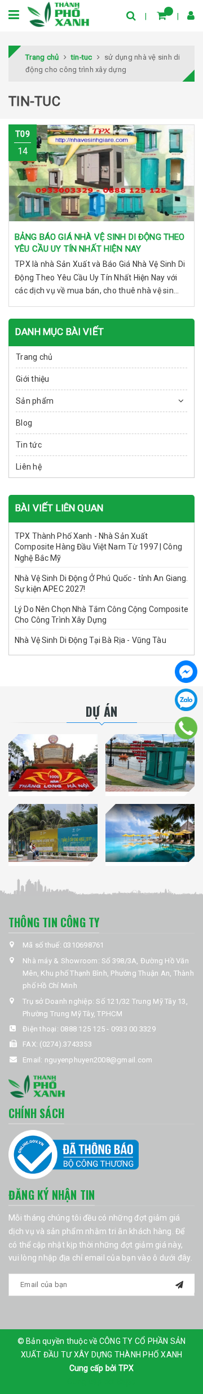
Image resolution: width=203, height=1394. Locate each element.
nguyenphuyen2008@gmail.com (99, 1060)
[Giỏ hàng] (161, 15)
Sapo (126, 1381)
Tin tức (29, 444)
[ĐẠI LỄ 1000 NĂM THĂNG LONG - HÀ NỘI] (53, 763)
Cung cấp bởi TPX (101, 1368)
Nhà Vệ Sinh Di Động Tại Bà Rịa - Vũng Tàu (90, 640)
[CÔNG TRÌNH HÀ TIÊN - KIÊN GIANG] (150, 763)
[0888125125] (186, 728)
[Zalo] (186, 700)
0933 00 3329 (133, 1029)
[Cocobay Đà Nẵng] (150, 833)
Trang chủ (34, 356)
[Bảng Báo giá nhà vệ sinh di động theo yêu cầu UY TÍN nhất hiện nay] (101, 175)
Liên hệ (29, 466)
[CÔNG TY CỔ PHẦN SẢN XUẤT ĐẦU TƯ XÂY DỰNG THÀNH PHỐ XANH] (58, 13)
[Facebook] (186, 671)
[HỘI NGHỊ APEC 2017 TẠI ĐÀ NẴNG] (53, 833)
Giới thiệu (33, 378)
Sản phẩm (35, 400)
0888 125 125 (82, 1029)
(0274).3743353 (65, 1044)
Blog (24, 422)
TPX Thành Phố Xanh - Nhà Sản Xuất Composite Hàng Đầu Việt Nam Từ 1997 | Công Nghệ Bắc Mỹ (98, 546)
